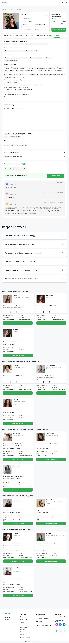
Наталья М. (50, 295)
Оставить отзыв (55, 175)
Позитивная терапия (15, 136)
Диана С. (49, 500)
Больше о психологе (18, 323)
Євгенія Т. (16, 534)
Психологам (23, 619)
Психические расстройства (36, 57)
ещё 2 (4, 309)
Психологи (12, 9)
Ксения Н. (16, 400)
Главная (4, 9)
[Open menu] (66, 2)
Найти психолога (25, 616)
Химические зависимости (11, 60)
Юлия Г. (15, 295)
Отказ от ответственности (43, 625)
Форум (22, 622)
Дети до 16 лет (34, 50)
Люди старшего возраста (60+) (19, 57)
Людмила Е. (50, 433)
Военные (7, 57)
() (8, 169)
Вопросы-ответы (25, 637)
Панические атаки (30, 44)
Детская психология (18, 44)
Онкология (48, 57)
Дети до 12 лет (25, 50)
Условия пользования (42, 618)
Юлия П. (49, 534)
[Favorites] (62, 3)
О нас (22, 625)
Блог (21, 632)
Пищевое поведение (42, 44)
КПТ (6, 136)
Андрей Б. (16, 568)
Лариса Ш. (16, 433)
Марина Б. (16, 500)
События (22, 634)
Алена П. (16, 365)
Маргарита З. (50, 365)
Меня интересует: (55, 14)
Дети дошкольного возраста (12, 50)
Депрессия (7, 44)
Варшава (19, 9)
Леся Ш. (15, 330)
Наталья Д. (16, 466)
